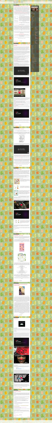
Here (14, 54)
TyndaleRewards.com (19, 402)
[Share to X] (20, 165)
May (32, 65)
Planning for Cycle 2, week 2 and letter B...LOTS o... (34, 58)
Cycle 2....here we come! (18, 169)
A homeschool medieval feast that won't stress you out (19, 34)
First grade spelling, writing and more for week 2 (21, 6)
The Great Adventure (18, 2)
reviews (18, 415)
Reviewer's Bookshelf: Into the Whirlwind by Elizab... (34, 61)
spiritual (31, 19)
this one (16, 120)
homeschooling (32, 20)
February (33, 67)
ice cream (20, 25)
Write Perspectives (36, 42)
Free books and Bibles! (17, 391)
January (32, 68)
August (32, 56)
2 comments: (17, 231)
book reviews (32, 16)
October (32, 55)
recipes (17, 281)
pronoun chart (24, 118)
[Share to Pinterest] (21, 165)
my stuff (15, 281)
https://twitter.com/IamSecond (19, 368)
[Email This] (19, 165)
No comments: (17, 165)
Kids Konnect (18, 157)
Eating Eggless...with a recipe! (18, 235)
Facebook (27, 366)
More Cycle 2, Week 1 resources (34, 59)
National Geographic (22, 155)
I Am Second (16, 318)
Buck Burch (36, 28)
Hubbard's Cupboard (15, 59)
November (33, 54)
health (31, 24)
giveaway (32, 23)
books (15, 415)
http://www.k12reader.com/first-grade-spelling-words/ (18, 11)
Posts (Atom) (23, 418)
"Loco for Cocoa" (19, 22)
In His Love (36, 40)
